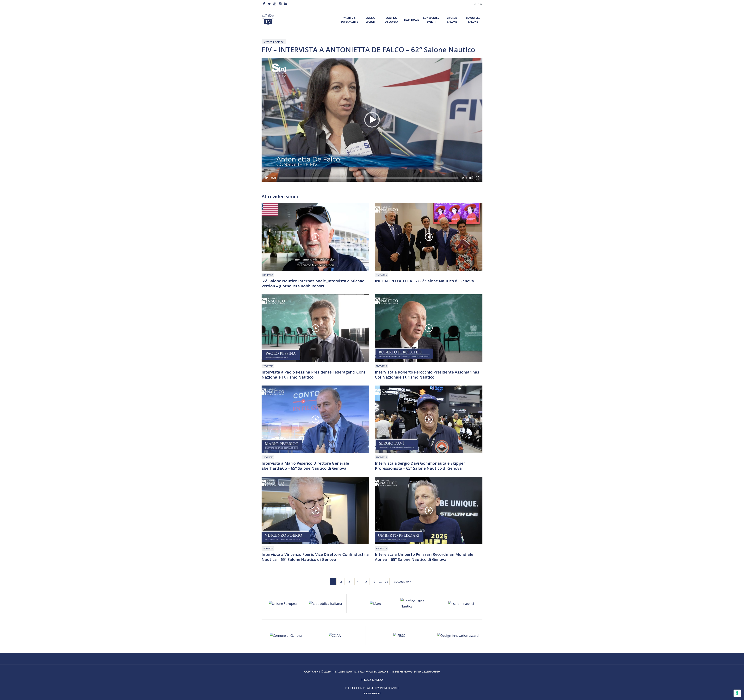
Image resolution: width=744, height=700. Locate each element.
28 (386, 581)
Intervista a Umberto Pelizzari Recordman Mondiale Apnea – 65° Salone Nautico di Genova (424, 557)
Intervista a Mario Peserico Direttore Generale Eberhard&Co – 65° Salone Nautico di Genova (305, 466)
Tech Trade (411, 19)
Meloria (376, 693)
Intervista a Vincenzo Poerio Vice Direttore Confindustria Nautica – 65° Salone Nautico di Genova (315, 557)
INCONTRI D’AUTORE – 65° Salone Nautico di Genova (424, 281)
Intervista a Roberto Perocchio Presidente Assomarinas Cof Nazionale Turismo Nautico (427, 375)
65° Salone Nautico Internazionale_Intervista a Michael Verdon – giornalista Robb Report (313, 283)
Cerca (478, 4)
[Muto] (471, 178)
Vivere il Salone (452, 19)
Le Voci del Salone (473, 19)
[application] (372, 120)
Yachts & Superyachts (349, 19)
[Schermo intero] (477, 178)
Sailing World (370, 19)
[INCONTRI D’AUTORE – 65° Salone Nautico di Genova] (428, 237)
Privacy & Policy (372, 679)
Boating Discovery (391, 19)
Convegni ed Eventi (431, 19)
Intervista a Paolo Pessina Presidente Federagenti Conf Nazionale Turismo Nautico (313, 375)
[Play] (267, 178)
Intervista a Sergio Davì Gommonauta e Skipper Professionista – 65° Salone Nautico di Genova (420, 466)
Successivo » (402, 581)
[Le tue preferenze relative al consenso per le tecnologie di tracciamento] (737, 693)
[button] (372, 120)
